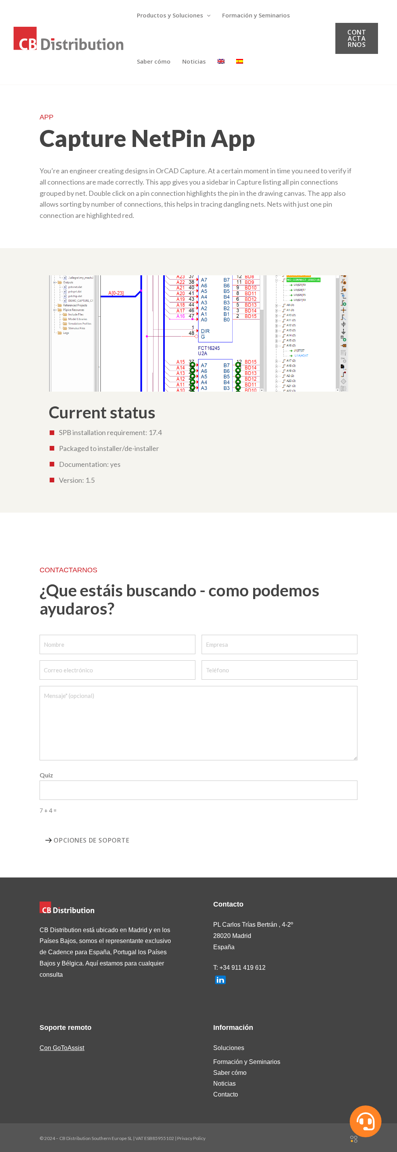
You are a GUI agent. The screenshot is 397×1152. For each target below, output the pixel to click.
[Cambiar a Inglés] (221, 61)
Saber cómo (230, 1072)
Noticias (224, 1083)
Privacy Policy (191, 1138)
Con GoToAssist (62, 1048)
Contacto (225, 1094)
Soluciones (228, 1048)
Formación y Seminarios (246, 1062)
